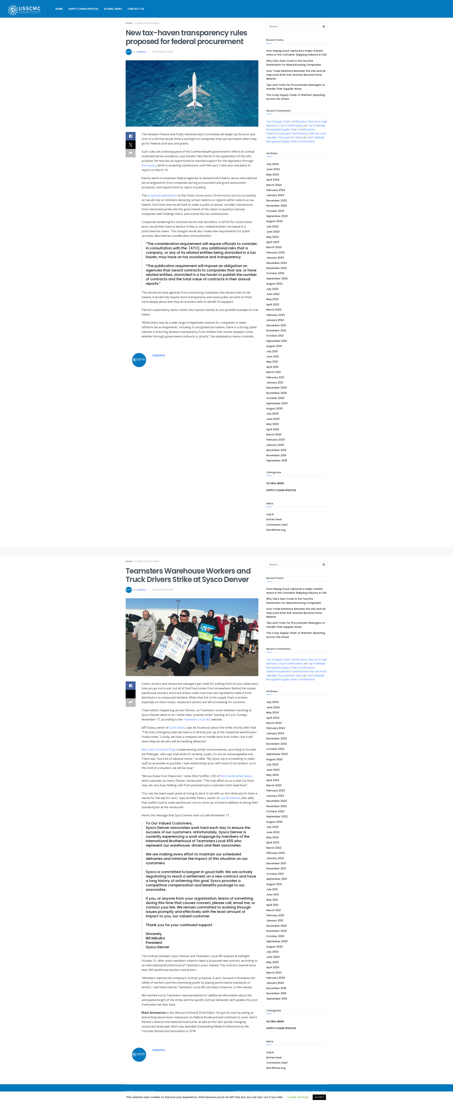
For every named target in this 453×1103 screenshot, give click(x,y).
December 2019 (276, 450)
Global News (113, 8)
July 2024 (272, 164)
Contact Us (136, 8)
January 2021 (274, 382)
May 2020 (272, 424)
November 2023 (276, 205)
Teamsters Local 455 (197, 719)
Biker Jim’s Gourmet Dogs (159, 749)
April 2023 (272, 242)
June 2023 (273, 231)
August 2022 (274, 283)
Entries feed (274, 519)
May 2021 (272, 361)
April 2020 (272, 429)
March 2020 (274, 434)
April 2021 (272, 367)
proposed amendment (162, 195)
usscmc (141, 51)
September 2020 (277, 403)
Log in (270, 514)
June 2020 (273, 419)
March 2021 (273, 372)
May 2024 (272, 174)
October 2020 (275, 398)
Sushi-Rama (177, 727)
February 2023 (275, 252)
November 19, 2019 (162, 51)
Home (59, 8)
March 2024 (274, 185)
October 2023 (275, 211)
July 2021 (272, 351)
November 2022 (276, 268)
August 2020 (274, 408)
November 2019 (276, 455)
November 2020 (276, 393)
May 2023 (272, 237)
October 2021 (275, 335)
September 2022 (277, 278)
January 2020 (275, 445)
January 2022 (275, 320)
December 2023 (276, 200)
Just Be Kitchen (230, 798)
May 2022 (272, 299)
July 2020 (272, 413)
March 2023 (274, 247)
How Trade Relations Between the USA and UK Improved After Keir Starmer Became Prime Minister (296, 75)
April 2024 (272, 179)
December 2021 (276, 325)
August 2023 (274, 221)
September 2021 (276, 341)
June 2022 (273, 294)
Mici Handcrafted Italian (236, 776)
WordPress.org (275, 530)
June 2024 (273, 169)
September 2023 (277, 216)
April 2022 (272, 304)
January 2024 (275, 195)
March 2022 (274, 309)
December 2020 (276, 387)
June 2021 (272, 356)
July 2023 (272, 226)
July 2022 (272, 289)
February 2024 (275, 190)
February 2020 (275, 439)
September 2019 (276, 460)
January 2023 (275, 257)
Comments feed (276, 524)
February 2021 (275, 377)
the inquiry (149, 165)
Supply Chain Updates (83, 8)
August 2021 (274, 346)
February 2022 (275, 315)
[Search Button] (323, 26)
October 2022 (275, 273)
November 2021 (276, 330)
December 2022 (276, 263)
